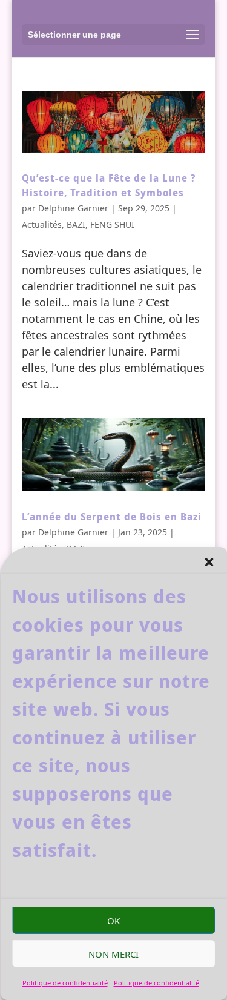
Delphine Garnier (73, 208)
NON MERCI (113, 954)
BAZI (76, 224)
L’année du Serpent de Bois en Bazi (112, 516)
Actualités (42, 224)
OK (113, 921)
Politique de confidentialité (65, 982)
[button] (209, 562)
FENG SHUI (112, 224)
